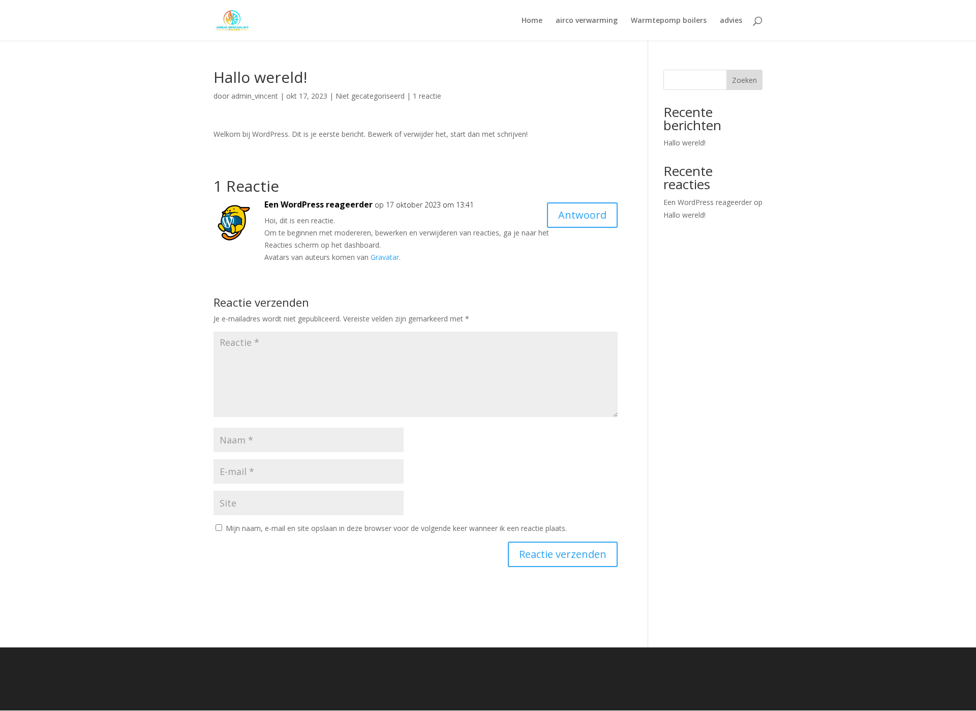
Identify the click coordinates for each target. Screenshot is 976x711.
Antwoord (582, 215)
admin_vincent (254, 96)
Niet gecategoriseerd (370, 96)
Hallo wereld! (684, 142)
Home (532, 21)
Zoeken (744, 80)
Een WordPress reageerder (318, 204)
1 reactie (427, 96)
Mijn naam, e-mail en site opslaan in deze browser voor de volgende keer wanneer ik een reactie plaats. (396, 528)
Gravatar (385, 257)
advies (731, 21)
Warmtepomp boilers (669, 21)
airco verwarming (587, 21)
